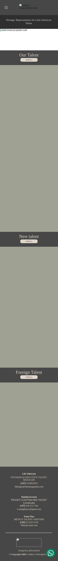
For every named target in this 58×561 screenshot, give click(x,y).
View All (29, 377)
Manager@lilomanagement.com (29, 486)
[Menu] (6, 7)
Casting (20, 509)
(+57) (23, 483)
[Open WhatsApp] (50, 553)
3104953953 (32, 483)
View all (29, 60)
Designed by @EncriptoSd (29, 551)
